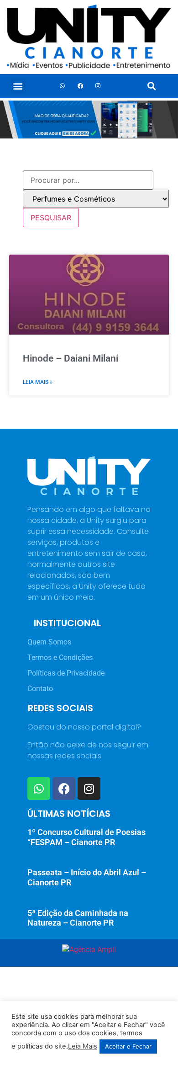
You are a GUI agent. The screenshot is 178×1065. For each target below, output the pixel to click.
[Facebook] (80, 85)
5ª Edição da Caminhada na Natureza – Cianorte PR (77, 918)
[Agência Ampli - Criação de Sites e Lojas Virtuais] (89, 949)
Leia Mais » (37, 382)
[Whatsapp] (62, 85)
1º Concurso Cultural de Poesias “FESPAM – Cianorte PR (86, 837)
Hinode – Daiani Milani (70, 358)
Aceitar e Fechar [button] (128, 1046)
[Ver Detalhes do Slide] (89, 119)
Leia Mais (82, 1046)
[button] (18, 86)
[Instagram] (98, 85)
